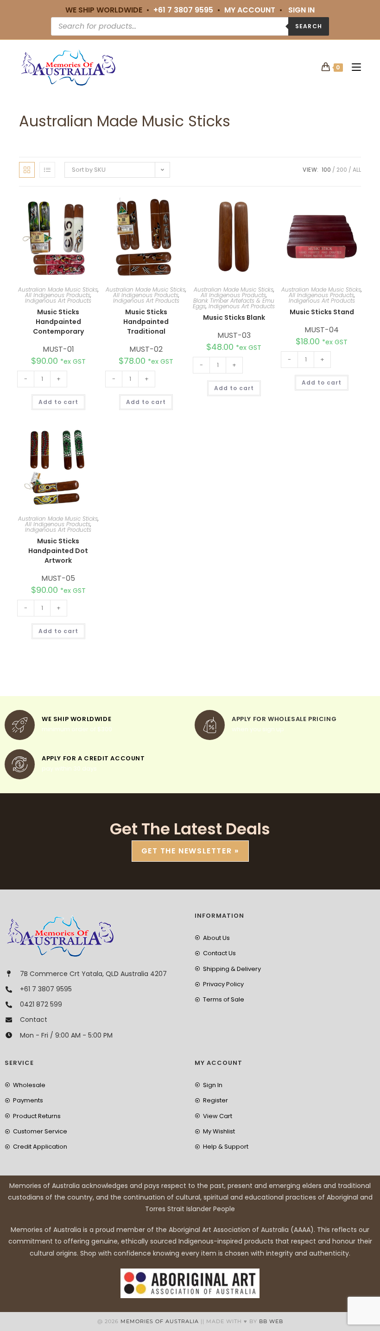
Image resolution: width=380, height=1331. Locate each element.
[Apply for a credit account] (20, 764)
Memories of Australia (159, 1321)
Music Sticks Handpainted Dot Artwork (58, 550)
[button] (68, 206)
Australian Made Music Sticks (58, 289)
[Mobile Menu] (353, 67)
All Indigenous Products (57, 295)
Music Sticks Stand (322, 312)
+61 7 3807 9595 (183, 10)
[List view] (47, 170)
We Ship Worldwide (76, 719)
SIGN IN (301, 10)
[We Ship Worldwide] (20, 725)
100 (326, 170)
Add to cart (58, 402)
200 (341, 170)
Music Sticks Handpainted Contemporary (58, 321)
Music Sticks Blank (234, 317)
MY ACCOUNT (249, 10)
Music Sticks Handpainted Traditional (146, 321)
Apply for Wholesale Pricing (284, 719)
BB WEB (271, 1321)
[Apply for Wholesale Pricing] (210, 725)
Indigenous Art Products (58, 301)
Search (308, 26)
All (357, 170)
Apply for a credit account (93, 758)
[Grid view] (27, 170)
